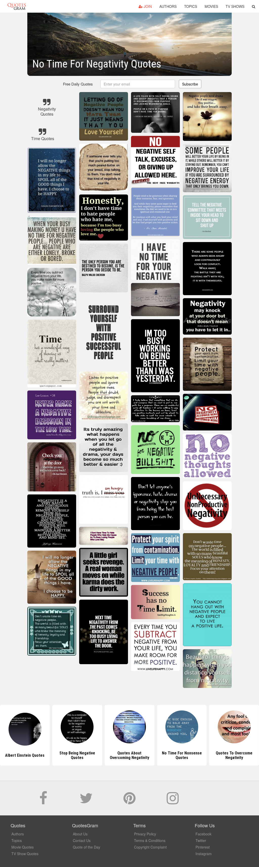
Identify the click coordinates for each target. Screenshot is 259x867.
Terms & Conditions (149, 840)
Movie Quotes (22, 847)
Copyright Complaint (150, 847)
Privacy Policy (145, 833)
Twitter (201, 840)
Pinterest (203, 847)
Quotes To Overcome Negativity (181, 755)
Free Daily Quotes (78, 83)
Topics (190, 6)
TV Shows (235, 6)
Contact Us (82, 840)
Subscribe (190, 83)
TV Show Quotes (24, 853)
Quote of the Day (86, 847)
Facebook (203, 833)
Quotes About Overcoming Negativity (77, 755)
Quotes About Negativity (234, 755)
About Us (80, 833)
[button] (253, 6)
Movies (211, 6)
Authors (168, 6)
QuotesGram (17, 6)
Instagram (204, 853)
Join (147, 6)
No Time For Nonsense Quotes (129, 755)
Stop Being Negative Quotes (25, 755)
